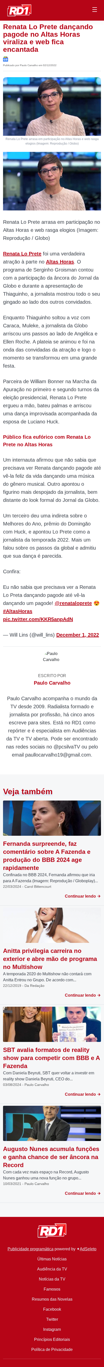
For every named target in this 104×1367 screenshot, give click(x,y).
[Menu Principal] (94, 10)
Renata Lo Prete (22, 253)
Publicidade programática (31, 1249)
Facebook (52, 1309)
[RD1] (19, 10)
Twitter (52, 1319)
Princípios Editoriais (52, 1339)
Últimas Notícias (52, 1259)
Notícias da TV (52, 1279)
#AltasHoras (17, 611)
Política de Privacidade (52, 1349)
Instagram (52, 1329)
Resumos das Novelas (52, 1299)
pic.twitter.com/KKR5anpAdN (38, 619)
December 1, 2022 (77, 635)
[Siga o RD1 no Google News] (5, 59)
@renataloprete (73, 603)
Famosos (52, 1289)
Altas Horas (60, 261)
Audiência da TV (52, 1269)
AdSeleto (88, 1249)
